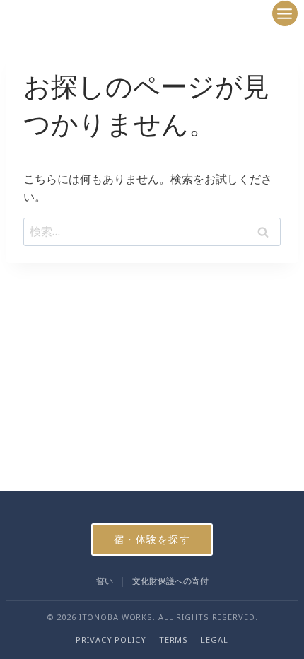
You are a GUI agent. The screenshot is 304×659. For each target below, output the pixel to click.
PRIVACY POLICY (111, 639)
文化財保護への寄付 (170, 581)
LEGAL (214, 639)
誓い (104, 581)
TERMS (173, 639)
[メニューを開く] (284, 13)
